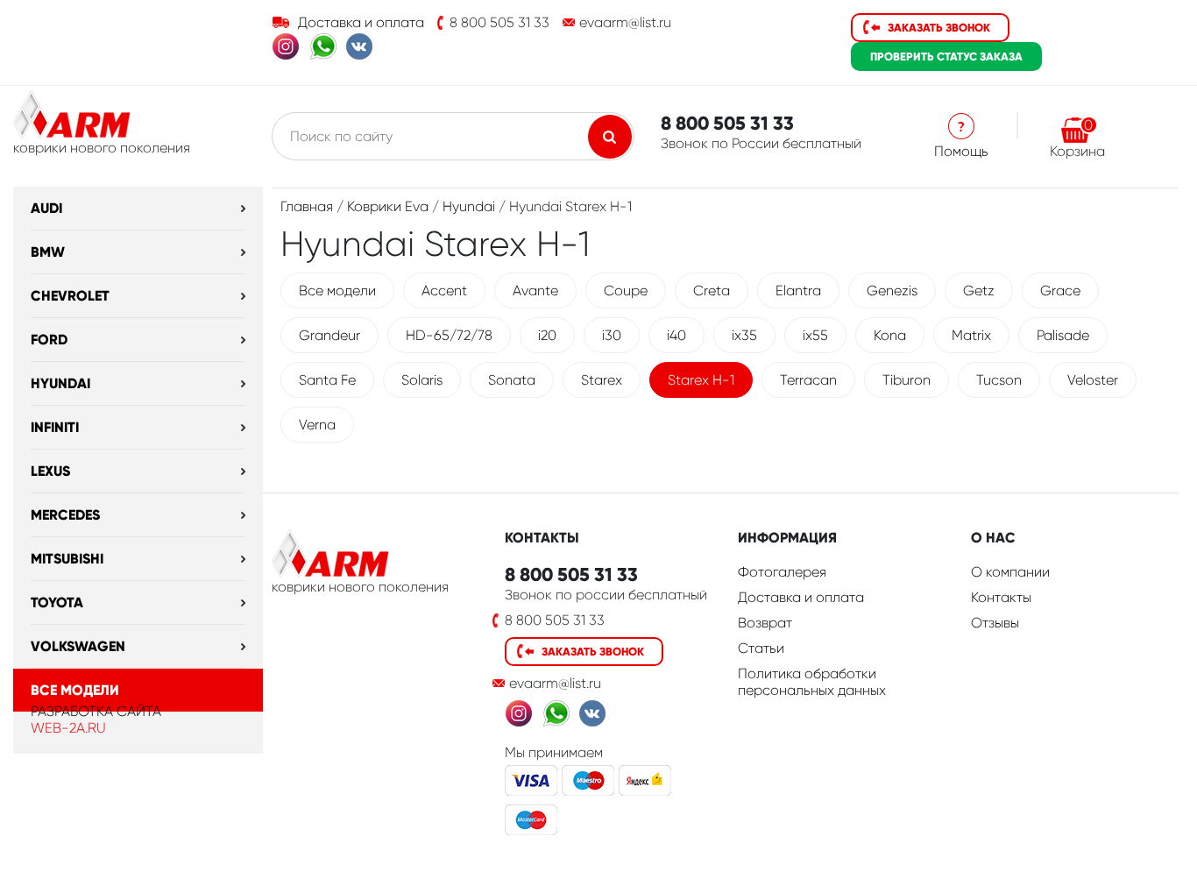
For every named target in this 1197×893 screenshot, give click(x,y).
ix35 (744, 335)
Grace (1060, 290)
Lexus (50, 471)
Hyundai (60, 383)
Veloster (1092, 380)
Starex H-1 (701, 380)
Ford (49, 339)
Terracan (808, 380)
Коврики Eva (388, 206)
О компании (1010, 571)
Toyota (57, 602)
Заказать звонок (939, 27)
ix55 (815, 335)
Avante (535, 290)
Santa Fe (327, 380)
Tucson (999, 380)
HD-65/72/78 (449, 335)
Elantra (798, 290)
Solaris (422, 380)
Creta (711, 290)
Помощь (961, 151)
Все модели (75, 690)
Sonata (511, 380)
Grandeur (329, 335)
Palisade (1063, 335)
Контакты (1001, 597)
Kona (890, 335)
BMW (48, 252)
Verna (317, 424)
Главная (306, 206)
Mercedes (65, 515)
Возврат (765, 622)
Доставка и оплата (361, 22)
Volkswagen (78, 646)
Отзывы (995, 622)
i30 (611, 335)
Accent (444, 290)
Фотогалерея (782, 571)
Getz (979, 290)
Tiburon (906, 380)
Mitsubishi (67, 558)
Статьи (761, 648)
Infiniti (55, 427)
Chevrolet (70, 295)
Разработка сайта (96, 711)
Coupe (626, 290)
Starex (601, 380)
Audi (46, 208)
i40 (676, 335)
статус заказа (946, 56)
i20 (547, 335)
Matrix (971, 335)
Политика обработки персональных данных (812, 681)
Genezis (892, 290)
